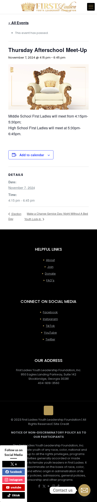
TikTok (50, 326)
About (50, 260)
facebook (16, 472)
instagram (16, 479)
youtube (16, 487)
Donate (50, 273)
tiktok (16, 495)
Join (50, 267)
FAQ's (50, 280)
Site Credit (61, 424)
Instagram (50, 319)
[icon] (58, 486)
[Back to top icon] (48, 410)
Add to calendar (31, 155)
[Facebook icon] (39, 486)
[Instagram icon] (53, 486)
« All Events (18, 22)
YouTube (50, 332)
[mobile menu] (91, 7)
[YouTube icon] (49, 486)
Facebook (50, 312)
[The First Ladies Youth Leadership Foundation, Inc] (48, 6)
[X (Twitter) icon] (44, 486)
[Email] (84, 490)
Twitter (50, 339)
